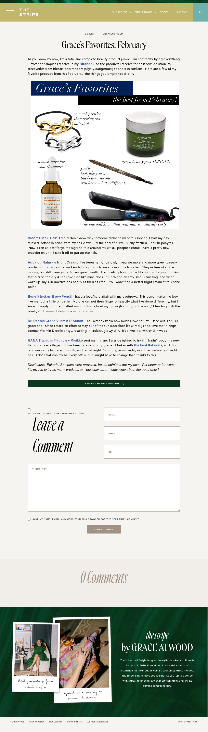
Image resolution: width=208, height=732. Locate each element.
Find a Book (142, 12)
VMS (188, 723)
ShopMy (181, 12)
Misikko (73, 341)
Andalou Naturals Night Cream (50, 263)
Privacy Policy (38, 723)
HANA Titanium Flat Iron (46, 341)
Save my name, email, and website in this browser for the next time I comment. (88, 521)
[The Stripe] (28, 12)
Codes (163, 12)
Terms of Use (17, 723)
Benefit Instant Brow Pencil (48, 297)
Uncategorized (113, 34)
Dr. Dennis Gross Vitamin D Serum (53, 322)
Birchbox (86, 64)
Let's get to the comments (101, 385)
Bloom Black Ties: (40, 238)
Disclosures (59, 723)
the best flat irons (147, 346)
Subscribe (117, 12)
